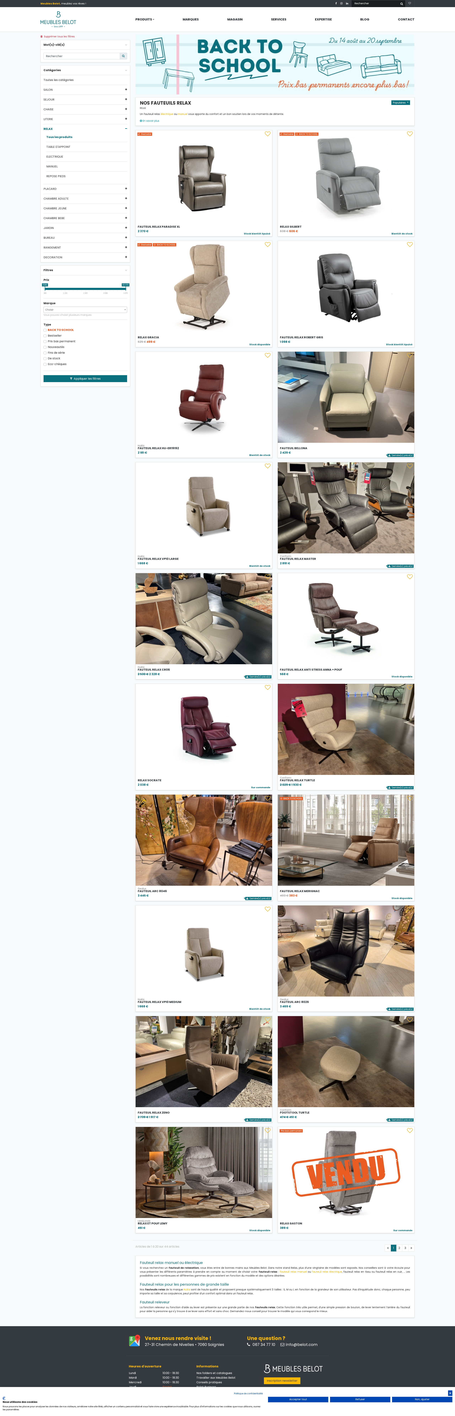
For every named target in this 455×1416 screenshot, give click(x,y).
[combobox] (85, 310)
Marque (49, 303)
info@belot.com (302, 1344)
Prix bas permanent (62, 341)
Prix (46, 280)
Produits (144, 19)
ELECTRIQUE (54, 157)
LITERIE (48, 119)
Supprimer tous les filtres (59, 36)
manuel (183, 114)
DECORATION (53, 257)
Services (278, 19)
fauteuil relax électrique (327, 1272)
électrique (167, 114)
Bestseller (55, 336)
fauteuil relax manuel (293, 1272)
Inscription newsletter (282, 1381)
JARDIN (49, 228)
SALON (48, 90)
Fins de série (56, 353)
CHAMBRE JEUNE (55, 208)
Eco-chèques (57, 364)
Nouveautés (56, 347)
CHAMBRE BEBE (54, 218)
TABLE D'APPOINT (58, 147)
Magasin (235, 19)
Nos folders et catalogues (214, 1373)
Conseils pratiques (209, 1382)
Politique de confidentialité (248, 1393)
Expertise (323, 19)
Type (47, 325)
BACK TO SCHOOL (61, 330)
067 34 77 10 (263, 1344)
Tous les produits (59, 137)
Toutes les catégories (59, 80)
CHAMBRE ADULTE (56, 199)
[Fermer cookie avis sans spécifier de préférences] (450, 1393)
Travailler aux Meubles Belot (215, 1378)
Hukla (187, 1289)
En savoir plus (150, 121)
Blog (364, 19)
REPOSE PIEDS (56, 176)
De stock (54, 358)
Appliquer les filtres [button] (87, 379)
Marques (191, 19)
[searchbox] (85, 310)
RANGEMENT (52, 248)
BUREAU (49, 238)
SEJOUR (49, 100)
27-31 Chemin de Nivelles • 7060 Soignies (184, 1344)
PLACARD (50, 189)
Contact (406, 19)
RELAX (48, 129)
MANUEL (52, 166)
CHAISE (48, 109)
